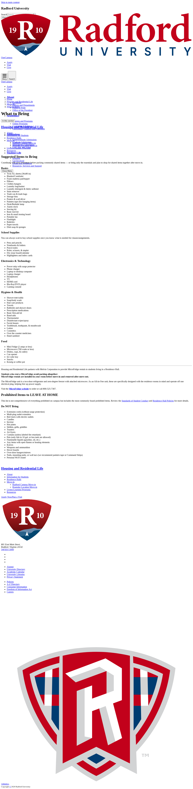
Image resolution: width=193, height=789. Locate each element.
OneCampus (6, 57)
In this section (8, 121)
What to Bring (13, 107)
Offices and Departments (23, 105)
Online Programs (20, 123)
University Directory (16, 569)
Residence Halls (14, 138)
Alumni (10, 567)
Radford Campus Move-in (24, 143)
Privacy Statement (15, 577)
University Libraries (16, 574)
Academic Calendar (15, 572)
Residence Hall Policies (163, 401)
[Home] (96, 55)
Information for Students (18, 135)
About (10, 97)
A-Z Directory (13, 584)
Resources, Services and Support (27, 166)
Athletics (5, 784)
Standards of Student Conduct (135, 401)
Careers (10, 592)
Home (9, 99)
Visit (9, 65)
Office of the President (22, 110)
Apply (9, 62)
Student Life (14, 152)
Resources (11, 150)
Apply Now (6, 497)
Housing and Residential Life (20, 101)
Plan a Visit (17, 497)
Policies (10, 582)
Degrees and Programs (22, 121)
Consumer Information (17, 587)
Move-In (11, 104)
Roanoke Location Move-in (24, 145)
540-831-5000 (7, 549)
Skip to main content (10, 2)
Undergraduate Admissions (24, 139)
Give (9, 67)
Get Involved (18, 161)
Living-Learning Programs (19, 148)
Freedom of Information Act (19, 589)
